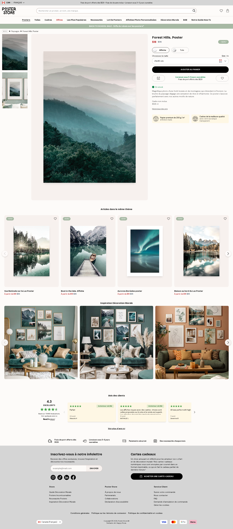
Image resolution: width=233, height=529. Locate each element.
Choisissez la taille (160, 56)
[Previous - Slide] (5, 253)
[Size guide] (158, 78)
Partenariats (110, 495)
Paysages (15, 31)
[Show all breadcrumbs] (5, 31)
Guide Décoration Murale (60, 492)
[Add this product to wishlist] (222, 78)
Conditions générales (80, 513)
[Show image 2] (15, 90)
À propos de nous (113, 492)
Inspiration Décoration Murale (62, 502)
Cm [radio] (223, 56)
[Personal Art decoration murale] (192, 342)
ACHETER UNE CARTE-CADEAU (159, 476)
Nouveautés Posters (58, 498)
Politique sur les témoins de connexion (109, 513)
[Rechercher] (194, 10)
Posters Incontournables (60, 495)
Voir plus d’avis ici (116, 428)
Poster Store (122, 521)
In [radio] (228, 56)
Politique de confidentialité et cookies (145, 513)
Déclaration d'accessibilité (116, 502)
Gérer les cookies (161, 505)
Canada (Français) (49, 522)
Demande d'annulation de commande (171, 502)
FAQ (155, 498)
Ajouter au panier (190, 69)
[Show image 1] (15, 52)
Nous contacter (161, 495)
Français (18, 2)
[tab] (221, 11)
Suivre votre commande (164, 492)
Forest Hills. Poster (30, 31)
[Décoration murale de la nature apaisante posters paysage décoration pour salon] (41, 342)
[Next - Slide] (228, 253)
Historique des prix (160, 109)
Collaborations (111, 498)
